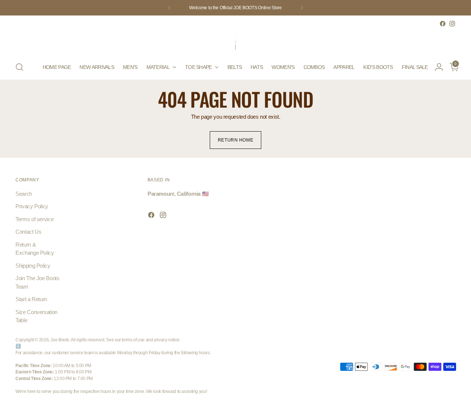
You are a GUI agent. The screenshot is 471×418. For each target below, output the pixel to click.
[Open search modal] (19, 67)
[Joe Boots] (235, 42)
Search (23, 194)
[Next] (302, 7)
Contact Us (28, 232)
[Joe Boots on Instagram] (452, 23)
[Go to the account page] (436, 67)
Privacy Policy (31, 206)
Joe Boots (59, 339)
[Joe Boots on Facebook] (442, 23)
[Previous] (169, 7)
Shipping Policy (32, 265)
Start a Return (31, 299)
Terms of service (34, 219)
